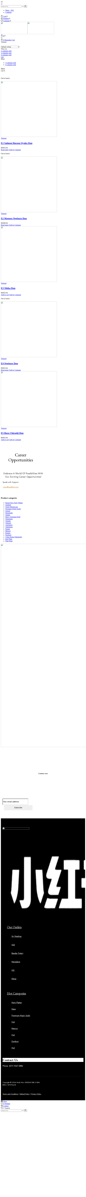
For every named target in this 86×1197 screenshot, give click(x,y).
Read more (5, 150)
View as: (4, 49)
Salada (7, 515)
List (2, 57)
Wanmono (9, 519)
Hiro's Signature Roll (12, 517)
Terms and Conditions (10, 1094)
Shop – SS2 (9, 10)
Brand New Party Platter (14, 503)
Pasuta (7, 529)
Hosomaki (9, 513)
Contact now (43, 773)
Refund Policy (25, 1094)
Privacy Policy (36, 1094)
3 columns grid (6, 53)
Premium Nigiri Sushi (13, 509)
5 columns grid (10, 63)
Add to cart (5, 295)
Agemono (8, 525)
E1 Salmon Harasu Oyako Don (16, 143)
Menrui (8, 531)
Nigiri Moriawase (11, 507)
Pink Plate (9, 541)
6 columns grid (10, 65)
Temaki (8, 521)
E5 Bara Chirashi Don (12, 433)
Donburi (8, 535)
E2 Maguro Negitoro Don (14, 218)
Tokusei (3, 138)
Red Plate (8, 539)
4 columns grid (6, 55)
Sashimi (8, 505)
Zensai (7, 511)
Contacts (8, 12)
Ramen (7, 533)
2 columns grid (6, 51)
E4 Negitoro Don (9, 363)
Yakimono (9, 527)
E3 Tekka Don (8, 288)
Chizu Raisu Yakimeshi (13, 537)
